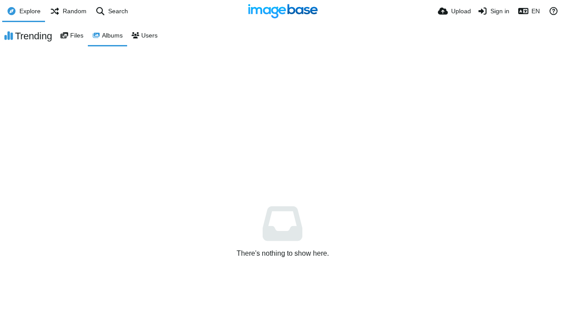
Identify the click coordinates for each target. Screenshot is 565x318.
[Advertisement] (282, 112)
